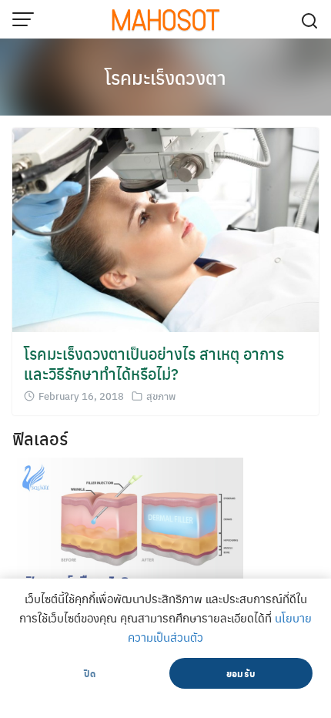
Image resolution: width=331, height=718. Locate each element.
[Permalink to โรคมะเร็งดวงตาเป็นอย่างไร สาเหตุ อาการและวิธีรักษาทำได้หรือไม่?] (165, 228)
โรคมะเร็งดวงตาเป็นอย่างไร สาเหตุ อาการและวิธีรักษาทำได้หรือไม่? (154, 363)
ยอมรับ (241, 673)
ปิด (89, 673)
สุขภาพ (161, 395)
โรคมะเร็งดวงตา (165, 77)
